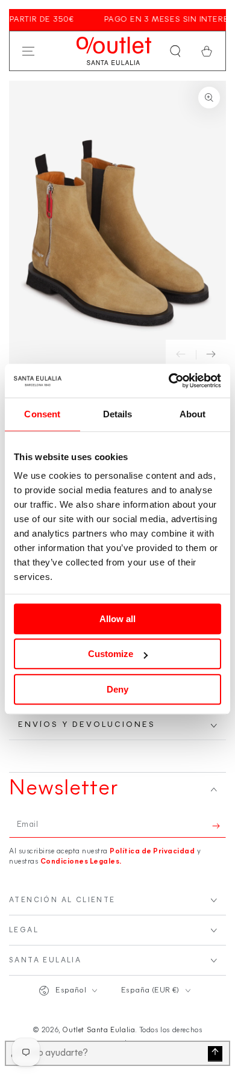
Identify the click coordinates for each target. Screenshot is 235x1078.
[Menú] (28, 51)
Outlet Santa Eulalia (98, 1030)
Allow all (117, 619)
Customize (110, 654)
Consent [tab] (42, 414)
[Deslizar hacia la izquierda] (181, 355)
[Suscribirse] (219, 825)
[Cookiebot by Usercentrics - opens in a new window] (169, 380)
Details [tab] (118, 414)
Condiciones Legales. (81, 861)
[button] (175, 51)
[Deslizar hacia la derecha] (211, 355)
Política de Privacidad (152, 851)
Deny (117, 689)
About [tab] (193, 414)
